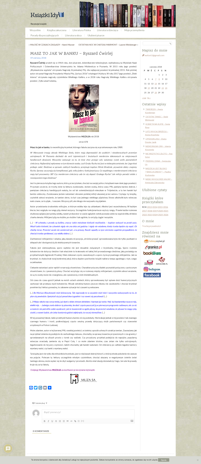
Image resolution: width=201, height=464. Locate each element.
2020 (160, 210)
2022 (144, 214)
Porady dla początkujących (44, 35)
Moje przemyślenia (134, 30)
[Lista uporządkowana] (60, 421)
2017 (144, 210)
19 (149, 88)
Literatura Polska (81, 30)
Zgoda (163, 460)
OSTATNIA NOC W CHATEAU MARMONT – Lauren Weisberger (107, 44)
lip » (149, 98)
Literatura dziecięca (107, 30)
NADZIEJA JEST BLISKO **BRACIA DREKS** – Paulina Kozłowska (158, 171)
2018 (149, 210)
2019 (155, 210)
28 (156, 92)
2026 (165, 214)
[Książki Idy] (47, 15)
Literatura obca (73, 35)
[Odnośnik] (75, 421)
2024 (155, 214)
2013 (149, 207)
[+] (82, 421)
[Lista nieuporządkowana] (64, 421)
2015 (160, 207)
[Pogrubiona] (44, 421)
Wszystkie (35, 30)
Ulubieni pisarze (96, 35)
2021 (165, 210)
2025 (160, 214)
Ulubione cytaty (154, 190)
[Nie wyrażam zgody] (197, 460)
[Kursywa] (48, 421)
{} (79, 421)
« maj (144, 98)
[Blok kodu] (71, 421)
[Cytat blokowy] (67, 421)
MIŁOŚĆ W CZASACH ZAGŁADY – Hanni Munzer (52, 44)
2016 (165, 207)
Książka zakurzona (56, 30)
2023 (149, 214)
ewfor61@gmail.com (154, 55)
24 (166, 88)
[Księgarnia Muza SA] (83, 379)
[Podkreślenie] (52, 421)
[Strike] (56, 421)
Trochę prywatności (151, 226)
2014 (154, 207)
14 (156, 83)
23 (163, 88)
